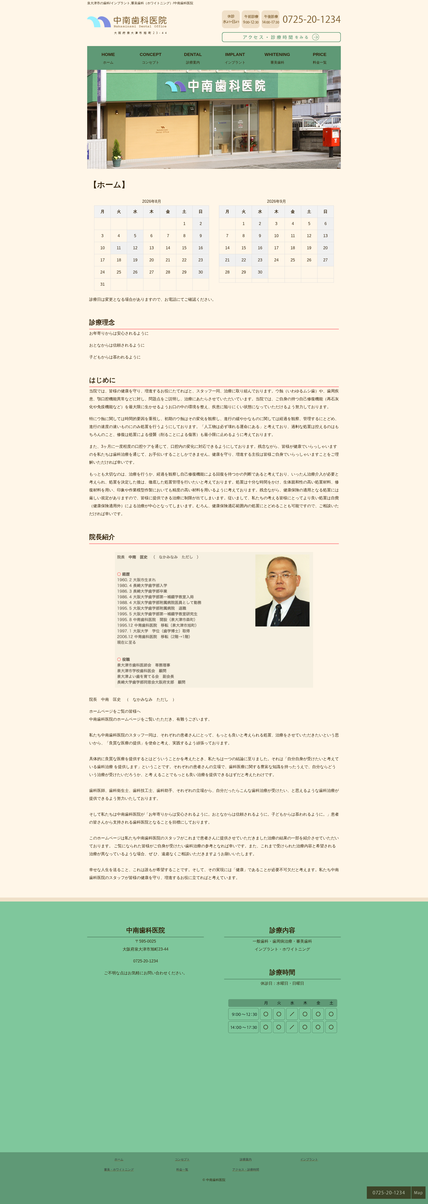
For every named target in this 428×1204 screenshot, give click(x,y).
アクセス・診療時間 (245, 1169)
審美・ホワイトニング (119, 1169)
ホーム (108, 58)
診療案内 (193, 58)
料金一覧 (320, 58)
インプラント (235, 58)
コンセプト (150, 58)
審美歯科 (277, 58)
